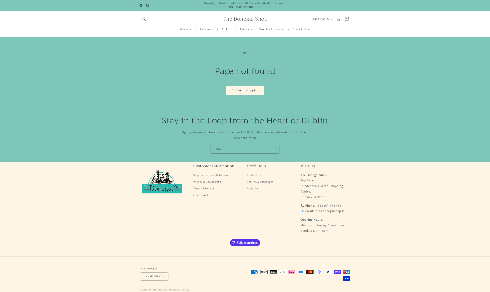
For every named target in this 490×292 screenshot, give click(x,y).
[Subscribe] (275, 149)
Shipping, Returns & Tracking (211, 175)
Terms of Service (203, 188)
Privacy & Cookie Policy (208, 181)
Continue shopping (245, 90)
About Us (253, 188)
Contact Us (254, 175)
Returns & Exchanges (260, 181)
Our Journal (200, 195)
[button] (144, 19)
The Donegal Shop (159, 290)
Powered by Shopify (179, 290)
